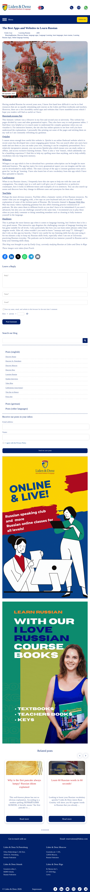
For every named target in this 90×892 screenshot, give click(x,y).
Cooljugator (8, 177)
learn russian (68, 35)
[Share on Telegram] (31, 256)
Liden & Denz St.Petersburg (16, 847)
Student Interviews (12, 379)
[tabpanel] (24, 791)
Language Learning (45, 35)
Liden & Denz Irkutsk (13, 864)
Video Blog (9, 383)
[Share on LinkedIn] (11, 256)
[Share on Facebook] (5, 256)
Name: (4, 432)
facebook (55, 889)
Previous (80, 756)
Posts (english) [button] (13, 352)
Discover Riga (10, 370)
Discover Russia (22, 35)
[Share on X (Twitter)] (18, 256)
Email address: (7, 422)
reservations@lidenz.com (77, 839)
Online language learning (20, 37)
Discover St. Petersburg (13, 361)
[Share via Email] (37, 256)
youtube (67, 889)
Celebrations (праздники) (14, 388)
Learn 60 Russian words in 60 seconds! (67, 782)
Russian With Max (77, 202)
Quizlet (6, 136)
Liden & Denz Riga (54, 864)
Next (86, 756)
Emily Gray (8, 33)
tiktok (80, 889)
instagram (73, 889)
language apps (33, 35)
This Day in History (12, 392)
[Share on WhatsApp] (24, 256)
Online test (82, 19)
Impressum (37, 889)
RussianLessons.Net (12, 116)
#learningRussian (10, 35)
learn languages (58, 35)
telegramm (86, 889)
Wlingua (6, 159)
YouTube (6, 193)
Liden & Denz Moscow (56, 847)
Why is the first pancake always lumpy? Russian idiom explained (24, 783)
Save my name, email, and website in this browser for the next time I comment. (31, 309)
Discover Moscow (11, 365)
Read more (24, 819)
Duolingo (6, 218)
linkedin (61, 889)
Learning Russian (24, 33)
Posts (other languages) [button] (17, 408)
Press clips (9, 397)
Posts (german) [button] (13, 403)
